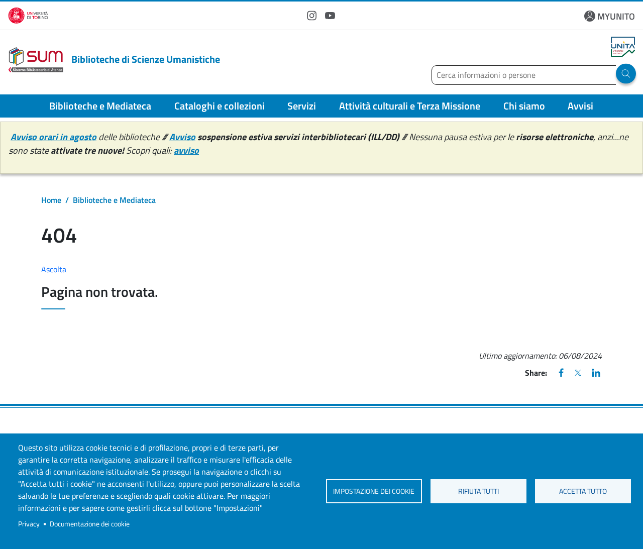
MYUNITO (616, 16)
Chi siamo (524, 106)
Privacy (29, 524)
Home (51, 200)
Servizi (301, 106)
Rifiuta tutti (478, 491)
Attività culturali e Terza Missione (409, 106)
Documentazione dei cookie (90, 524)
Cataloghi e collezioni (219, 106)
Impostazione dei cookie (373, 491)
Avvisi (580, 106)
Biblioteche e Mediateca (100, 106)
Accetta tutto (583, 491)
